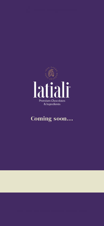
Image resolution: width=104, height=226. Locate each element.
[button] (52, 9)
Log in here (76, 210)
